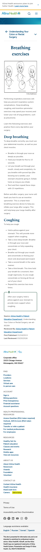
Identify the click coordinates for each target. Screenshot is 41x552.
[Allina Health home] (11, 14)
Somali (23, 530)
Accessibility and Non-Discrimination (18, 512)
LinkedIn (13, 518)
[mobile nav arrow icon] (35, 34)
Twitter (8, 518)
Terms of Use (8, 507)
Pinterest (26, 518)
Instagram (21, 518)
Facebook (4, 518)
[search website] (29, 14)
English (6, 530)
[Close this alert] (38, 4)
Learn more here (21, 6)
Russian (15, 530)
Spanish (31, 530)
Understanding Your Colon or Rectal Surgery (18, 34)
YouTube (17, 518)
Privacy (6, 503)
